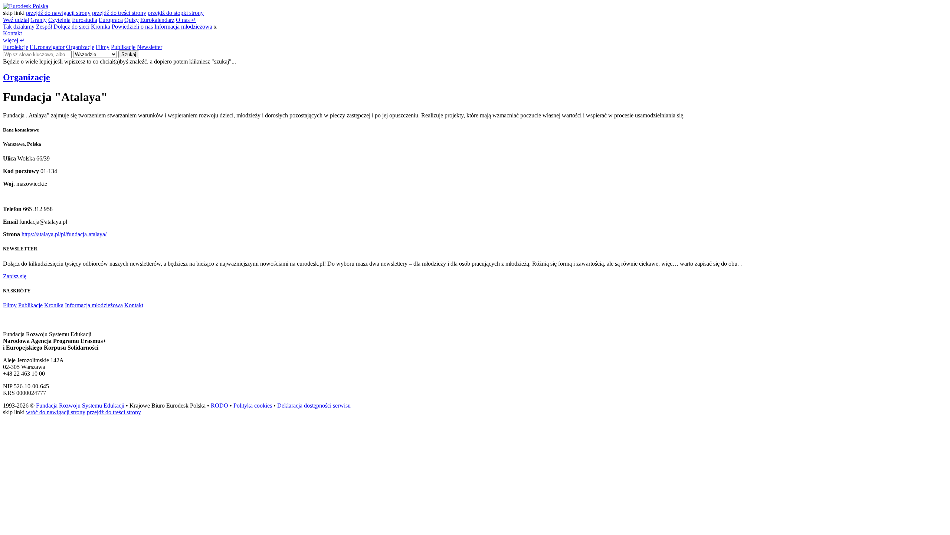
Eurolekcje (15, 47)
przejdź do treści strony (119, 13)
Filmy (102, 47)
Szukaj (128, 54)
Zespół (44, 26)
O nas (186, 20)
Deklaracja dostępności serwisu (314, 405)
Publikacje (123, 47)
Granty (38, 20)
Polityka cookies (252, 405)
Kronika (100, 26)
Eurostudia (84, 20)
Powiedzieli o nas (132, 26)
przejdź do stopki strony (176, 13)
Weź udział (16, 20)
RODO (219, 405)
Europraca (111, 20)
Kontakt (12, 33)
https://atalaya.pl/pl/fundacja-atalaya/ (64, 234)
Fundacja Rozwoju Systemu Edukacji (80, 405)
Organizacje (80, 47)
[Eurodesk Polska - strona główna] (25, 6)
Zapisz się (14, 276)
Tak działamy (19, 26)
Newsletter (149, 47)
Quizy (131, 20)
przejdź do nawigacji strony (58, 13)
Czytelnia (59, 20)
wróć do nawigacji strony (55, 412)
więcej (13, 40)
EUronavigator (47, 47)
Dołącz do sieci (71, 26)
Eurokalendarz (157, 20)
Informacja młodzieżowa (183, 26)
